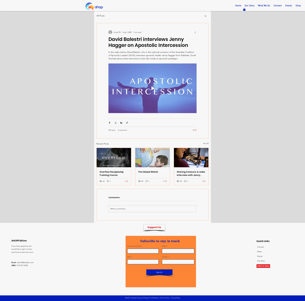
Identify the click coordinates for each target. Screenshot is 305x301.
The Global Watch (148, 171)
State (129, 257)
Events (259, 256)
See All (205, 143)
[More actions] (195, 32)
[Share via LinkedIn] (121, 123)
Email (164, 246)
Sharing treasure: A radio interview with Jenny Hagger (191, 173)
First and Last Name (134, 246)
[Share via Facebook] (109, 123)
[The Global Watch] (152, 157)
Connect (260, 247)
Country (164, 257)
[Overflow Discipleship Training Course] (114, 157)
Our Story (261, 261)
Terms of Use (164, 298)
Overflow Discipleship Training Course (111, 173)
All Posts (101, 15)
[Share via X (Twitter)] (115, 123)
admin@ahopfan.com (25, 262)
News (259, 251)
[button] (244, 9)
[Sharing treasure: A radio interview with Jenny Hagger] (191, 157)
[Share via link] (127, 123)
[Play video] (152, 88)
